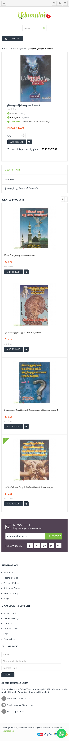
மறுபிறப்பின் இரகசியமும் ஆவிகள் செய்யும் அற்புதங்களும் (28, 487)
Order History (11, 618)
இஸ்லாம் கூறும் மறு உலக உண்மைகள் (19, 255)
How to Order (11, 628)
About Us (9, 572)
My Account (10, 613)
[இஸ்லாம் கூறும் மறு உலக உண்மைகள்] (34, 227)
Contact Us (10, 638)
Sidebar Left (13, 38)
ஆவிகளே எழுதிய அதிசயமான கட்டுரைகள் (22, 332)
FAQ (6, 633)
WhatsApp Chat (15, 711)
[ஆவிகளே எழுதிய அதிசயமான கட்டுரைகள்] (34, 304)
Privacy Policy (11, 582)
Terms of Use (11, 577)
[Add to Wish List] (26, 271)
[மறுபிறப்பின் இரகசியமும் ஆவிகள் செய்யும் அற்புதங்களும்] (34, 459)
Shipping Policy (12, 588)
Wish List (8, 623)
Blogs (7, 598)
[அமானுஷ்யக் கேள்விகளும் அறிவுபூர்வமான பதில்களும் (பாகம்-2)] (34, 382)
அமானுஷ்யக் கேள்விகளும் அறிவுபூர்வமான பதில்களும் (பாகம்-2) (31, 409)
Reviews (9, 179)
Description (12, 169)
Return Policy (11, 593)
